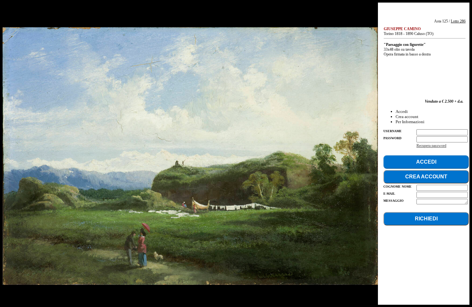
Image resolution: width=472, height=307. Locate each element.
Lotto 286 (458, 21)
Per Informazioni (410, 121)
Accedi (402, 111)
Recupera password (431, 145)
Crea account (407, 116)
